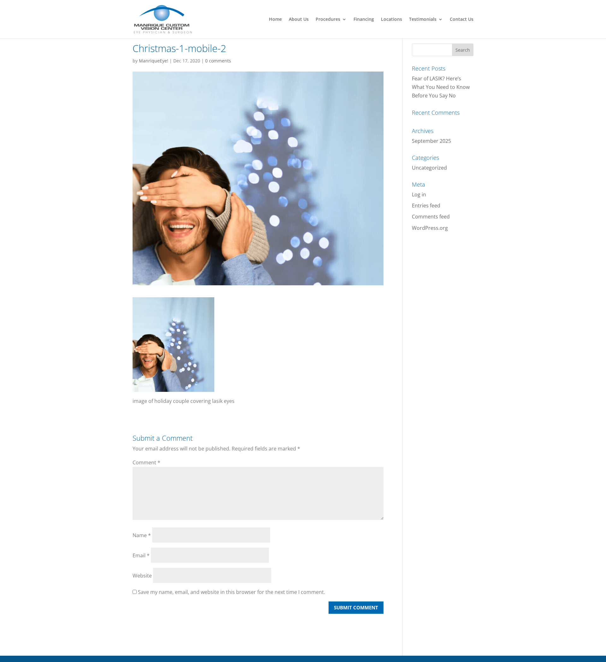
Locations (391, 19)
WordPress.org (430, 227)
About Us (299, 19)
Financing (364, 19)
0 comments (218, 61)
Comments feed (431, 216)
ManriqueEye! (153, 61)
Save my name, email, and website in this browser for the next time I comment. (231, 592)
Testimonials (423, 19)
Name (142, 535)
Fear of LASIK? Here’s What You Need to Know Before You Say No (441, 87)
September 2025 (431, 140)
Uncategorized (429, 167)
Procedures (328, 19)
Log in (419, 194)
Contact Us (461, 19)
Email (141, 555)
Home (275, 19)
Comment (146, 462)
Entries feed (426, 205)
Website (142, 575)
